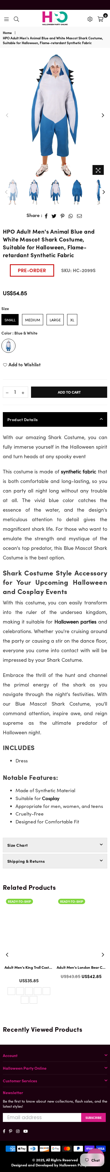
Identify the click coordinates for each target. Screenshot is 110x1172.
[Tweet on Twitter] (54, 215)
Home (7, 32)
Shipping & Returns (26, 861)
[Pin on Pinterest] (63, 215)
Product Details (22, 419)
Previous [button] (7, 115)
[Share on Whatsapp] (71, 215)
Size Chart (17, 845)
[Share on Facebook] (46, 215)
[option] (55, 115)
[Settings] (90, 18)
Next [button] (103, 115)
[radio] (10, 319)
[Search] (16, 18)
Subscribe (93, 1117)
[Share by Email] (79, 215)
